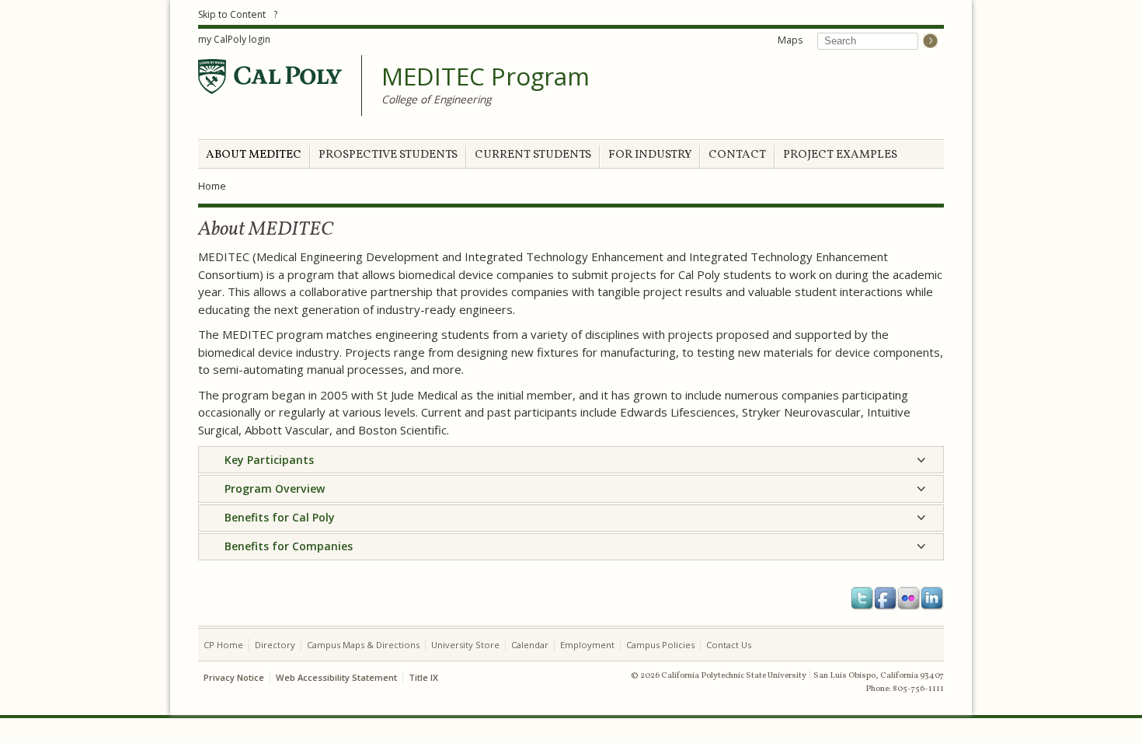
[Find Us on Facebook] (885, 598)
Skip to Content (232, 14)
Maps (790, 40)
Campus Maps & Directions (363, 645)
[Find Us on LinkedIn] (932, 598)
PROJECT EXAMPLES (840, 155)
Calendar (529, 645)
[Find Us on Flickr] (909, 598)
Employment (587, 645)
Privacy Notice (234, 677)
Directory (275, 645)
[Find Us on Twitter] (862, 598)
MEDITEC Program (485, 77)
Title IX (423, 677)
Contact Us (728, 645)
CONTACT (737, 155)
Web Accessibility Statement (336, 677)
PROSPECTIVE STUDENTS (388, 155)
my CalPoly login (234, 39)
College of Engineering (436, 99)
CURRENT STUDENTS (533, 155)
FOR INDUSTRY (649, 155)
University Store (465, 645)
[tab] (571, 459)
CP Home (223, 645)
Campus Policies (660, 645)
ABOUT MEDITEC (253, 155)
